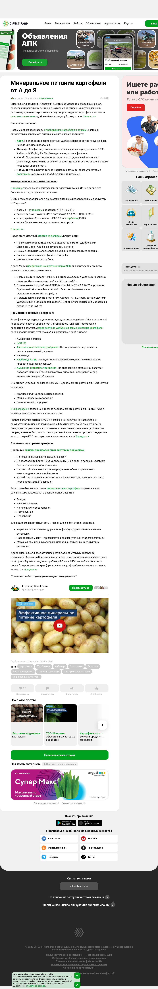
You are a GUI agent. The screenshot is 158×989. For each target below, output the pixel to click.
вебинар (60, 666)
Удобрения (43, 666)
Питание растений (48, 671)
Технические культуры (26, 676)
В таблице (17, 188)
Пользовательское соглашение (64, 954)
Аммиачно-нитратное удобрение (36, 367)
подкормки (23, 174)
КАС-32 (21, 342)
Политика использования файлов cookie (79, 961)
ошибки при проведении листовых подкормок (54, 450)
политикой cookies (36, 986)
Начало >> (89, 116)
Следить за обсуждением (61, 764)
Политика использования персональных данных (79, 964)
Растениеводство (23, 671)
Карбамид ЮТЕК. (27, 359)
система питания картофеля (63, 488)
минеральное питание (77, 671)
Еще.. (127, 23)
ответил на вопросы (49, 235)
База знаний (62, 23)
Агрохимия (76, 666)
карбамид (73, 218)
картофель (26, 666)
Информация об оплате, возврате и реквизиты (79, 958)
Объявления (93, 23)
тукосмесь (35, 209)
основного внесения (23, 116)
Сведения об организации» (79, 967)
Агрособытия (112, 23)
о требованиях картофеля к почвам (65, 129)
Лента (47, 23)
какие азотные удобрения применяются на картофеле (69, 327)
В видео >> (17, 229)
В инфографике (20, 408)
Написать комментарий (59, 755)
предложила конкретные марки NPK (49, 266)
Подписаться (45, 98)
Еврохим (93, 666)
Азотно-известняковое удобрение (37, 347)
